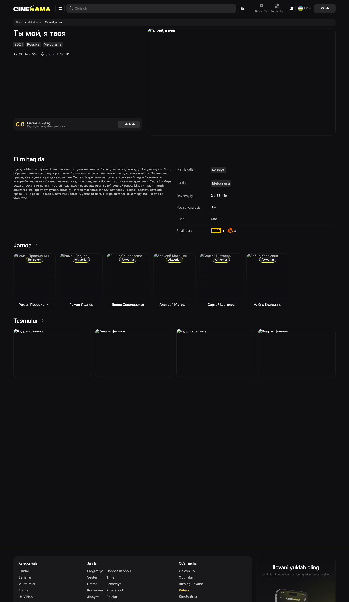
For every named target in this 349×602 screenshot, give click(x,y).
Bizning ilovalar (191, 584)
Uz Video (25, 597)
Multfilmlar (26, 584)
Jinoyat (93, 597)
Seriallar (24, 577)
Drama (92, 584)
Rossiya (33, 44)
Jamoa (22, 245)
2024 (19, 44)
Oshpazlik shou (118, 571)
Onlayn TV (261, 11)
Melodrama (34, 22)
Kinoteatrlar (188, 596)
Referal (184, 590)
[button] (52, 353)
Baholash (129, 124)
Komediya (95, 590)
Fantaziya (113, 584)
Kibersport (114, 590)
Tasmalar (25, 320)
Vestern (93, 577)
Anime (23, 590)
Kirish (325, 8)
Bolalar (111, 597)
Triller (111, 577)
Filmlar (19, 22)
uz (306, 8)
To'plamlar (277, 11)
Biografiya (95, 571)
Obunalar (186, 577)
